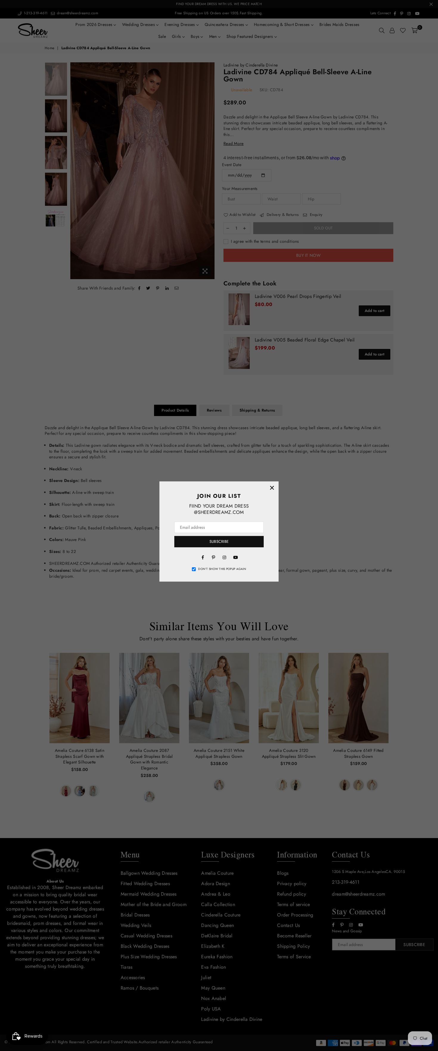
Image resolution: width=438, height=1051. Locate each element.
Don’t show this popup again (222, 569)
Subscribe (219, 541)
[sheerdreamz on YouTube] (235, 557)
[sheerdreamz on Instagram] (224, 557)
